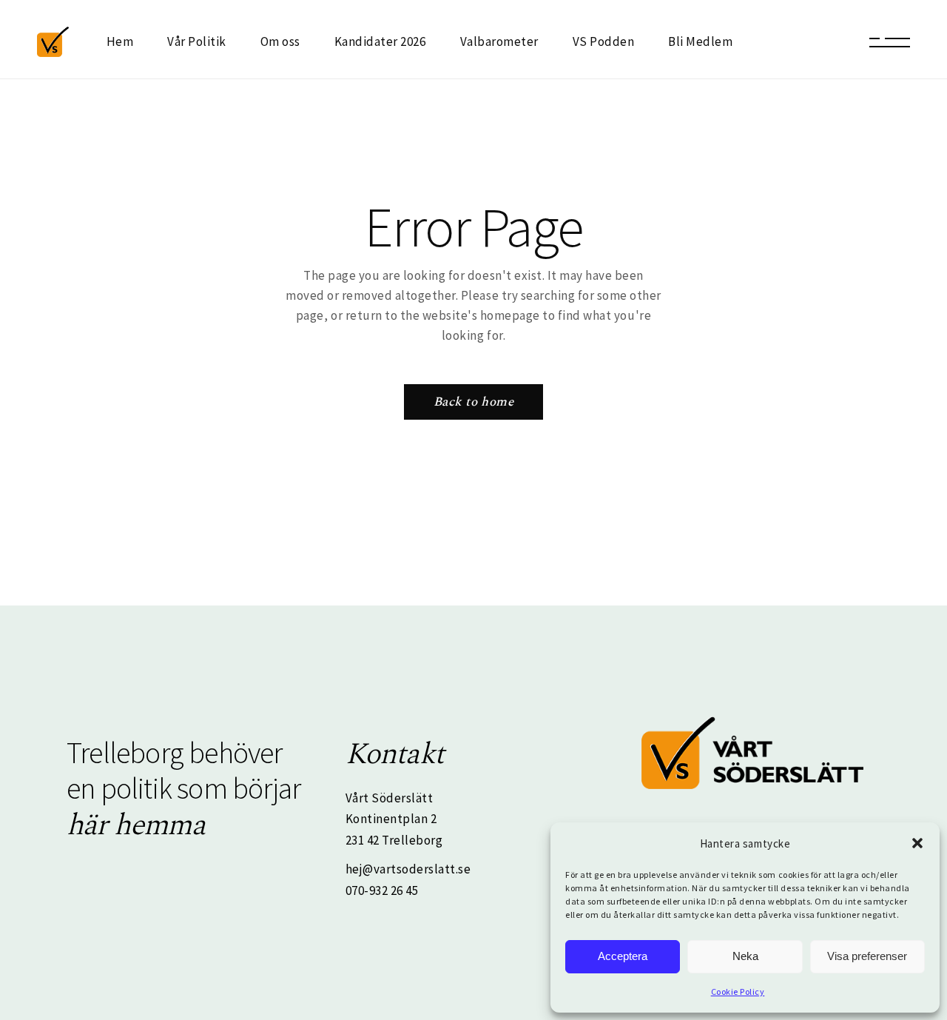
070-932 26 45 (382, 890)
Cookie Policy (738, 991)
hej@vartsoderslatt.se (408, 869)
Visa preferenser (867, 956)
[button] (917, 843)
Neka (745, 956)
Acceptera (622, 956)
